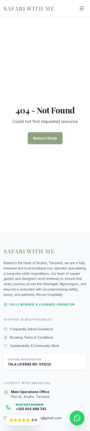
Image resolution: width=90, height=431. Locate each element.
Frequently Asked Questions (31, 329)
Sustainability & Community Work (34, 346)
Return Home (45, 138)
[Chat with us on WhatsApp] (77, 418)
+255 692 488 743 (31, 409)
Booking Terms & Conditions (31, 337)
